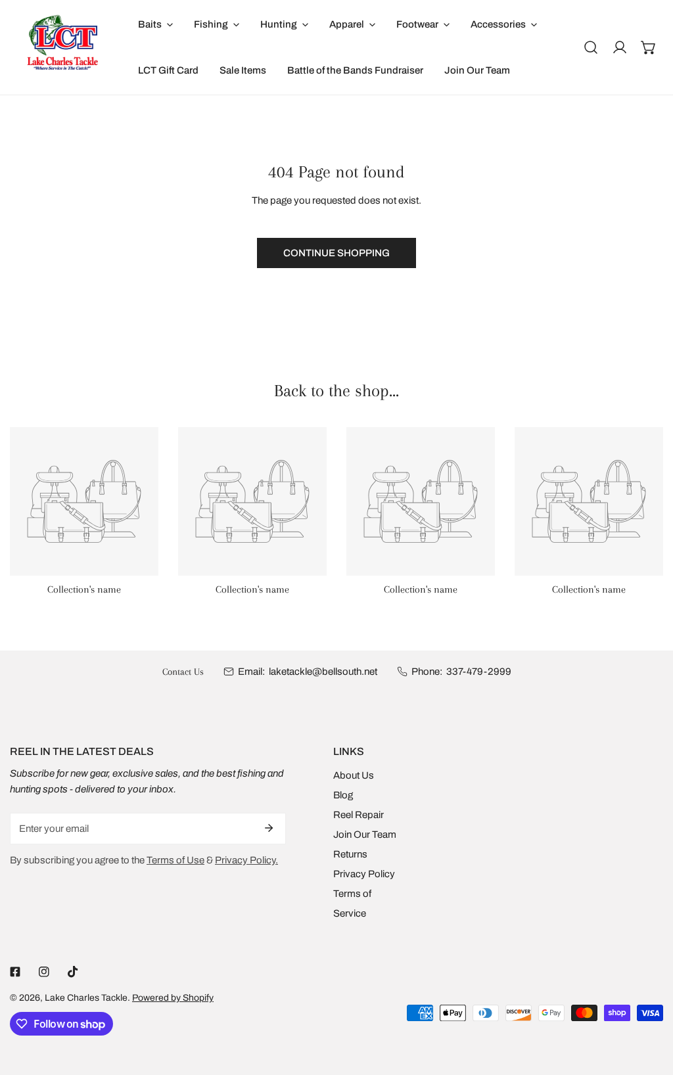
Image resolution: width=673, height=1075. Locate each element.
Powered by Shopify (173, 998)
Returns (350, 854)
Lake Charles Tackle (86, 998)
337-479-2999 (478, 671)
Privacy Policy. (246, 860)
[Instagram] (44, 972)
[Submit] (269, 828)
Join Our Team (364, 834)
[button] (648, 47)
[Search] (590, 47)
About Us (353, 775)
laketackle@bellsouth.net (323, 671)
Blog (343, 795)
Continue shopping (336, 253)
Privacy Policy (364, 874)
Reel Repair (358, 815)
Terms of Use (175, 860)
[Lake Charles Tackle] (64, 47)
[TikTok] (72, 971)
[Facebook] (15, 972)
